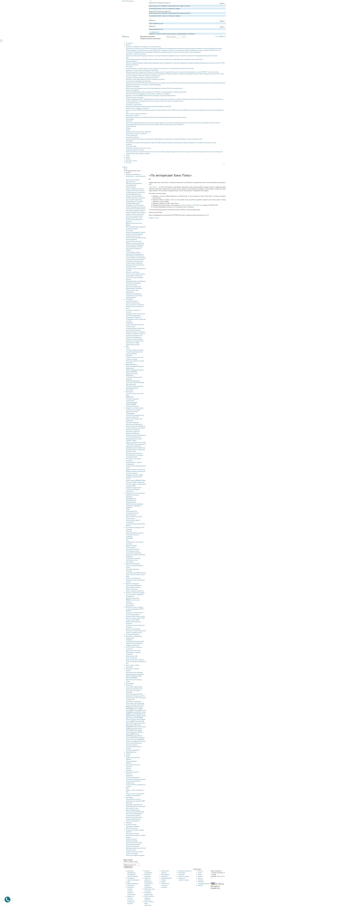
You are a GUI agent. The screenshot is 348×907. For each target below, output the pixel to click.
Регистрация (130, 1)
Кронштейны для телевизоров (157, 117)
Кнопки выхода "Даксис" (133, 520)
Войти (124, 1)
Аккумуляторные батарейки (149, 106)
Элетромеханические (132, 513)
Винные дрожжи (130, 227)
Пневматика (164, 56)
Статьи (200, 878)
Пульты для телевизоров (188, 123)
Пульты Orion (137, 727)
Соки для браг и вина (186, 52)
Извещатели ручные (132, 435)
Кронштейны (129, 390)
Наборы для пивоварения (133, 294)
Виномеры (139, 288)
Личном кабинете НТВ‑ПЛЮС (191, 205)
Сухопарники (130, 209)
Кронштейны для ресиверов (139, 117)
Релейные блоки (131, 451)
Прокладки (144, 59)
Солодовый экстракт (132, 295)
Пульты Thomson (131, 719)
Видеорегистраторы (159, 63)
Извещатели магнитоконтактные (134, 425)
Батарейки (138, 106)
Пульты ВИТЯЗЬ (138, 732)
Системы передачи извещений (135, 75)
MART (128, 676)
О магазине (129, 43)
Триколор (129, 83)
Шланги (140, 216)
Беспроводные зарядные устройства (151, 110)
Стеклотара (218, 48)
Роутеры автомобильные (133, 819)
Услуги (128, 155)
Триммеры (136, 334)
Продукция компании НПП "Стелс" (214, 74)
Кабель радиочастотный (149, 92)
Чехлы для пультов (143, 124)
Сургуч (139, 236)
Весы (144, 257)
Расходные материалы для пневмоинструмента (135, 326)
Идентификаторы (142, 79)
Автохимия (163, 142)
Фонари (128, 128)
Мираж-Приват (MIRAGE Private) (135, 480)
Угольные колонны (139, 190)
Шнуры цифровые (145, 132)
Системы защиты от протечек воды (136, 68)
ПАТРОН (128, 678)
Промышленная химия (210, 56)
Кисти (127, 308)
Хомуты (132, 216)
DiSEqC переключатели (146, 95)
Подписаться (128, 867)
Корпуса (135, 388)
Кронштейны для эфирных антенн (176, 117)
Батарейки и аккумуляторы (134, 104)
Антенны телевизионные (175, 88)
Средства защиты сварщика (134, 339)
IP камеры (140, 370)
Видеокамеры (148, 63)
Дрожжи (212, 48)
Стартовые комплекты (132, 535)
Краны (140, 196)
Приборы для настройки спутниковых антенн (139, 84)
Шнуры (128, 130)
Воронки (139, 263)
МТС (147, 83)
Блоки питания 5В (179, 110)
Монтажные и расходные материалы (147, 74)
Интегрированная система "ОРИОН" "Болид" (198, 72)
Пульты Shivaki (140, 719)
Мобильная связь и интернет (134, 97)
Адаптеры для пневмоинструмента (135, 329)
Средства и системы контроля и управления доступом (142, 77)
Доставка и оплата (131, 161)
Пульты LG (129, 705)
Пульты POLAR (138, 708)
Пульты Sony (129, 703)
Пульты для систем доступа (151, 123)
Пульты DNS (132, 725)
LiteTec (128, 372)
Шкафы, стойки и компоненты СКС (191, 139)
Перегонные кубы (137, 218)
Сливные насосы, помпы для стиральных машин (162, 59)
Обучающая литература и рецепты (163, 50)
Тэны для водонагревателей (134, 352)
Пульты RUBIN (130, 734)
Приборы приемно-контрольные (176, 74)
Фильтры (128, 279)
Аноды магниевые (135, 59)
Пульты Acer (137, 723)
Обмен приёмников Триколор (135, 533)
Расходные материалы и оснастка (150, 56)
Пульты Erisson (137, 736)
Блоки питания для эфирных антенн (137, 88)
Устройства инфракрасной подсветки (184, 63)
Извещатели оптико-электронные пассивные (135, 427)
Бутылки (128, 232)
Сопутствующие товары (182, 50)
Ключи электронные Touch (134, 516)
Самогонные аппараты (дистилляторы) (137, 48)
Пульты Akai (129, 732)
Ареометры (129, 286)
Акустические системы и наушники (136, 133)
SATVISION (133, 372)
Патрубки (128, 203)
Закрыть (221, 3)
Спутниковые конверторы (217, 83)
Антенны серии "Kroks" (133, 620)
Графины (140, 234)
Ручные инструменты (138, 305)
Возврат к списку (154, 218)
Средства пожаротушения (152, 75)
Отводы (128, 201)
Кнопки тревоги (135, 815)
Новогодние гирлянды (132, 148)
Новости (128, 159)
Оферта (200, 885)
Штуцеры (128, 218)
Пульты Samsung (139, 703)
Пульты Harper (137, 730)
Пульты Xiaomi (140, 737)
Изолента (129, 139)
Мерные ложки (134, 256)
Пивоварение (197, 52)
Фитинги (134, 214)
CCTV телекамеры (131, 370)
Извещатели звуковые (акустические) (132, 423)
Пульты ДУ (129, 121)
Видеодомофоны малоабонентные (131, 503)
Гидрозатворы (130, 254)
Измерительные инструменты (135, 306)
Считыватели (161, 79)
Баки (136, 223)
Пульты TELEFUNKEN (136, 717)
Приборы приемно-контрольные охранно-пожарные (135, 472)
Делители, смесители (132, 95)
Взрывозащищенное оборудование (136, 72)
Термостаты (199, 59)
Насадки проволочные (132, 198)
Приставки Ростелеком (189, 83)
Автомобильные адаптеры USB (150, 142)
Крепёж (128, 117)
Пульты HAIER (130, 721)
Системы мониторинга (132, 821)
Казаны (128, 839)
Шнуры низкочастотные (133, 132)
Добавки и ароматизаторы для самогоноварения (135, 244)
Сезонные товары (131, 146)
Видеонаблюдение (131, 61)
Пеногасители (130, 276)
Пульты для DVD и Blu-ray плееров (159, 124)
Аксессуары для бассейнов (190, 151)
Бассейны (129, 151)
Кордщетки (129, 314)
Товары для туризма (132, 853)
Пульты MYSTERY (136, 714)
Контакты (128, 162)
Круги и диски (137, 314)
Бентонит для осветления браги (135, 274)
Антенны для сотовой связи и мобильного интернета (166, 99)
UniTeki (132, 676)
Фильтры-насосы (131, 850)
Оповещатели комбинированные (136, 466)
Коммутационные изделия (134, 462)
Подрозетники (130, 783)
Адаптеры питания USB (133, 110)
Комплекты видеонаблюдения (135, 63)
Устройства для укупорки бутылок (136, 238)
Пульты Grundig (139, 721)
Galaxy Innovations (131, 545)
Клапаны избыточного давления (135, 209)
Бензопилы (129, 334)
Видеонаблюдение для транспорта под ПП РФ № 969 (135, 381)
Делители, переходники (139, 101)
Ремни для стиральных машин (186, 59)
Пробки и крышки (131, 236)
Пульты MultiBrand (138, 739)
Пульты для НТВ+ (133, 698)
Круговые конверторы (132, 554)
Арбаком (128, 759)
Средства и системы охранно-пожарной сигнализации (142, 70)
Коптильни (134, 839)
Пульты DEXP (137, 710)
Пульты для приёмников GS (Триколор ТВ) (134, 695)
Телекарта (135, 83)
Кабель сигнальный (162, 92)
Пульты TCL (129, 739)
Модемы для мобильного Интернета (193, 99)
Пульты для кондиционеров (134, 123)
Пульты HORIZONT (132, 735)
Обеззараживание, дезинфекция (143, 52)
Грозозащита (163, 95)
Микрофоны (168, 63)
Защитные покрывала (132, 846)
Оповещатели (162, 74)
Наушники (134, 135)
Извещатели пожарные (178, 72)
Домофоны (129, 79)
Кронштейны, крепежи (132, 115)
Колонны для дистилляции (135, 211)
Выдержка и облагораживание (135, 246)
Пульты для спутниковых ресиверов (170, 123)
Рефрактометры (131, 288)
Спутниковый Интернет (133, 103)
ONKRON (134, 678)
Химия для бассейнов (138, 151)
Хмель (140, 295)
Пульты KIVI (129, 723)
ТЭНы (128, 59)
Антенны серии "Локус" (138, 618)
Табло (128, 468)
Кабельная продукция (132, 90)
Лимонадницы (135, 232)
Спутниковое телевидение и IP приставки (138, 81)
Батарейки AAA (139, 641)
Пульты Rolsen (134, 707)
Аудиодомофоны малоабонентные (131, 499)
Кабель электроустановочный (177, 92)
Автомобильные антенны (133, 142)
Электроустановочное (132, 137)
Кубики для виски (131, 265)
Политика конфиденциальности (204, 882)
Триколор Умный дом (187, 68)
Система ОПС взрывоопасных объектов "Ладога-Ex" (135, 416)
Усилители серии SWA (132, 573)
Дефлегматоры (136, 194)
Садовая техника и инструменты (178, 56)
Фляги (140, 223)
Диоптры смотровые (137, 201)
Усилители (164, 88)
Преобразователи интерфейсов (135, 448)
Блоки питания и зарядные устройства (137, 108)
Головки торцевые (131, 324)
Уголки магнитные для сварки (135, 342)
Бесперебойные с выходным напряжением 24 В (134, 456)
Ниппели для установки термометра (135, 198)
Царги (136, 216)
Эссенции (140, 247)
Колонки (128, 135)
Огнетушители (130, 489)
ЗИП (127, 57)
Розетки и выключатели (146, 139)
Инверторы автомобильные (175, 142)
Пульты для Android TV (177, 124)
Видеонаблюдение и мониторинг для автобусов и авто (200, 142)
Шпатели (128, 305)
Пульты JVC (136, 705)
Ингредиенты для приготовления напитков (202, 50)
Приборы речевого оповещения (135, 449)
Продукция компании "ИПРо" (195, 74)
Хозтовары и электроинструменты (136, 54)
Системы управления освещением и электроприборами (164, 68)
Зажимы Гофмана (131, 189)
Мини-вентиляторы (145, 148)
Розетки (138, 781)
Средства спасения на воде (207, 151)
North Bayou (138, 676)
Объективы (129, 386)
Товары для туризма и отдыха (135, 150)
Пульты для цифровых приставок (206, 123)
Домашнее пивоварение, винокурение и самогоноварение (143, 46)
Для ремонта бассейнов (133, 844)
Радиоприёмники (131, 126)
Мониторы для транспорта (134, 817)
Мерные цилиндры (136, 257)
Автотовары (129, 141)
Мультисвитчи (171, 95)
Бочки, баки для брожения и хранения (198, 48)
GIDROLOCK (129, 397)
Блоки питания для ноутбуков (194, 110)
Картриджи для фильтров (138, 207)
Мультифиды (157, 84)
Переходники (130, 119)
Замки (135, 79)
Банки (135, 234)
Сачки (144, 848)
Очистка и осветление (132, 272)
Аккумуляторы (130, 106)
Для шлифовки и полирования (133, 318)
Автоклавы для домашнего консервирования (163, 48)
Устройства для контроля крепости (134, 262)
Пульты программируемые (134, 743)
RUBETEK (133, 404)
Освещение (135, 139)
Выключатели (130, 779)
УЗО (180, 139)
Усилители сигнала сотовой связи (157, 101)
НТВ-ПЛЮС (141, 83)
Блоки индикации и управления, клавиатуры (136, 445)
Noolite (128, 404)
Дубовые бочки (130, 223)
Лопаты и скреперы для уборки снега (135, 334)
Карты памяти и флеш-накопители (136, 113)
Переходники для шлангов (134, 848)
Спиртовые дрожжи (131, 228)
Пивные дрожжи (140, 227)
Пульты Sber (133, 728)
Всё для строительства (133, 56)
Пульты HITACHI (131, 737)
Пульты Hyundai (136, 716)
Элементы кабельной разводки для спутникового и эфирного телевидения (148, 94)
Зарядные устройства (164, 106)
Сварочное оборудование (195, 56)
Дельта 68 (206, 215)
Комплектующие (182, 48)
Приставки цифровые (154, 88)
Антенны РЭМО (130, 616)
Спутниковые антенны (203, 83)
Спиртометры (137, 286)
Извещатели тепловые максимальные (136, 436)
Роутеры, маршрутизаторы (175, 101)
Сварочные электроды (132, 341)
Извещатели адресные (133, 431)
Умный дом (129, 66)
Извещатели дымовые (132, 433)
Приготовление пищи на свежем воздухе (158, 151)
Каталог (128, 45)
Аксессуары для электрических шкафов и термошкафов (135, 794)
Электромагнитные (131, 511)
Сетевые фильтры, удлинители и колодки (166, 139)
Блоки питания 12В (168, 110)
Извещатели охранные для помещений (159, 72)
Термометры (130, 261)
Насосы (134, 266)
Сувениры (129, 144)
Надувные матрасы (176, 151)
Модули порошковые (132, 490)
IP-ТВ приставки (177, 83)
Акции (128, 157)
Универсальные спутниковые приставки (160, 83)
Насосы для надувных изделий (140, 153)
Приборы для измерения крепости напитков (166, 52)
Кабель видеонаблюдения (134, 92)
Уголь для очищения (137, 277)
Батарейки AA (130, 641)
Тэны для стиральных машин (134, 350)
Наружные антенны (132, 580)
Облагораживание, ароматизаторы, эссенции (139, 50)
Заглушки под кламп (132, 196)
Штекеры (156, 95)
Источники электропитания (134, 453)
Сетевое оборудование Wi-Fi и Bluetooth (138, 99)
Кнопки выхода (152, 79)
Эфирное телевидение (133, 86)
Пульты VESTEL (136, 712)
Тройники (137, 209)
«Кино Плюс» (153, 187)
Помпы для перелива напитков (135, 259)
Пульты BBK (129, 710)
